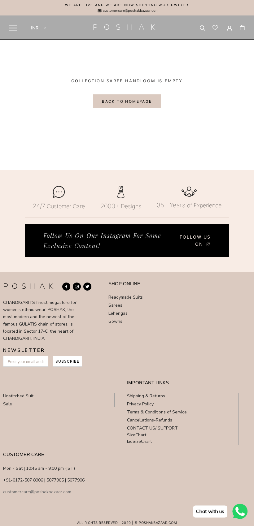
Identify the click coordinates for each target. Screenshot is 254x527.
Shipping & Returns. (146, 396)
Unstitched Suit (18, 396)
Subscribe (67, 361)
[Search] (202, 27)
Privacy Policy (140, 404)
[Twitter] (87, 287)
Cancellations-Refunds (149, 420)
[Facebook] (66, 287)
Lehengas (118, 313)
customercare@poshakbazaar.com (130, 10)
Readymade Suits (125, 297)
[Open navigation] (13, 28)
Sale (7, 404)
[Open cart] (242, 27)
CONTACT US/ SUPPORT (152, 428)
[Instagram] (77, 287)
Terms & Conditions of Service (157, 412)
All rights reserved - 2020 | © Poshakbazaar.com (127, 523)
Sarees (115, 305)
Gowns (115, 321)
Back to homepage (127, 101)
